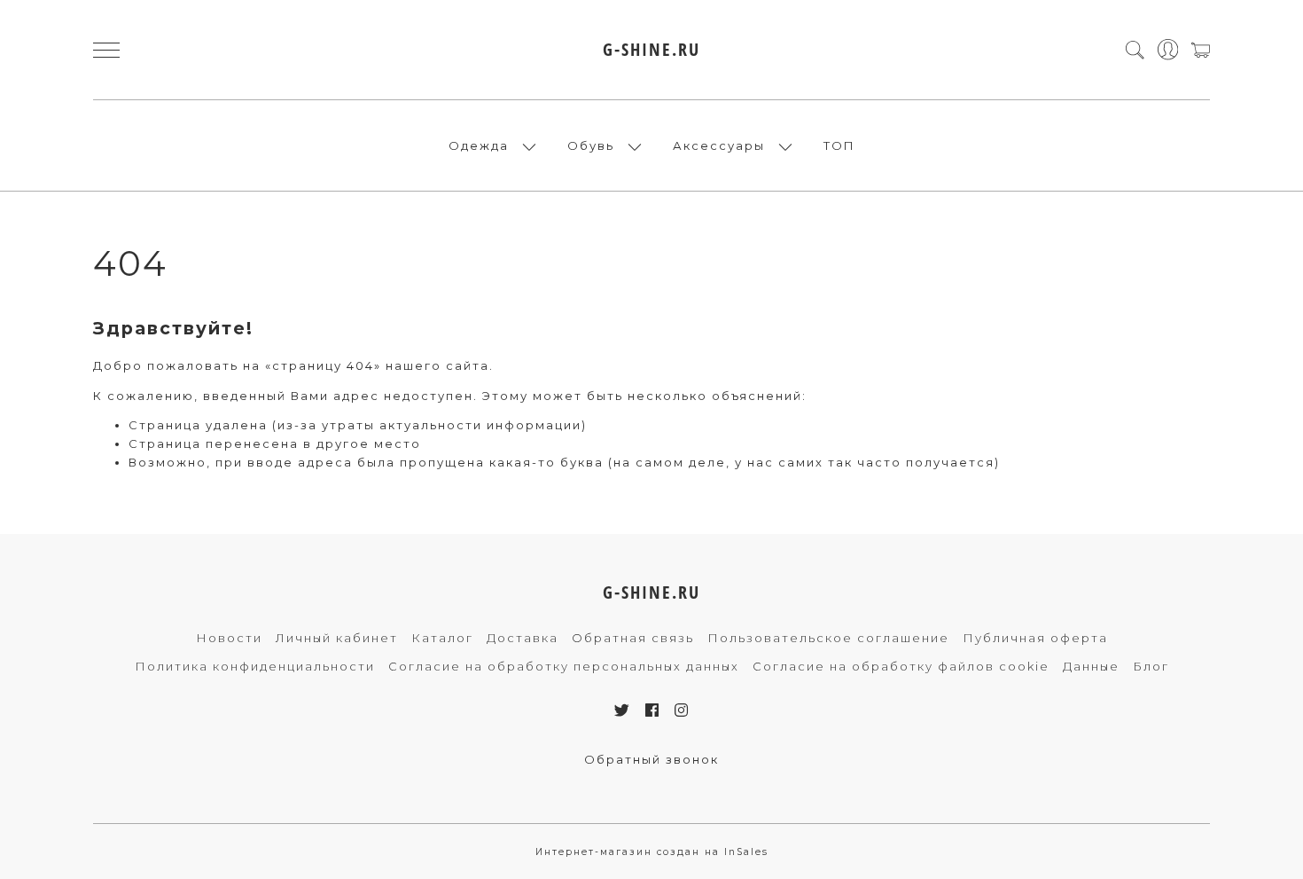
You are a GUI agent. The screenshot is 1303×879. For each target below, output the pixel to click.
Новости (229, 638)
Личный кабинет (337, 638)
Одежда (479, 145)
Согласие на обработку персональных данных (563, 666)
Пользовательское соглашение (828, 638)
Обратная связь (633, 638)
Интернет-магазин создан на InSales (652, 852)
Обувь (590, 145)
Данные (1091, 666)
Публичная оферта (1035, 638)
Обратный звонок (651, 759)
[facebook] (652, 710)
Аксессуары (719, 145)
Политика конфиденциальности (255, 666)
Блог (1151, 666)
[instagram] (682, 710)
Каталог (442, 638)
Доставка (522, 638)
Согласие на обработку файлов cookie (901, 666)
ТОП (839, 145)
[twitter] (622, 710)
